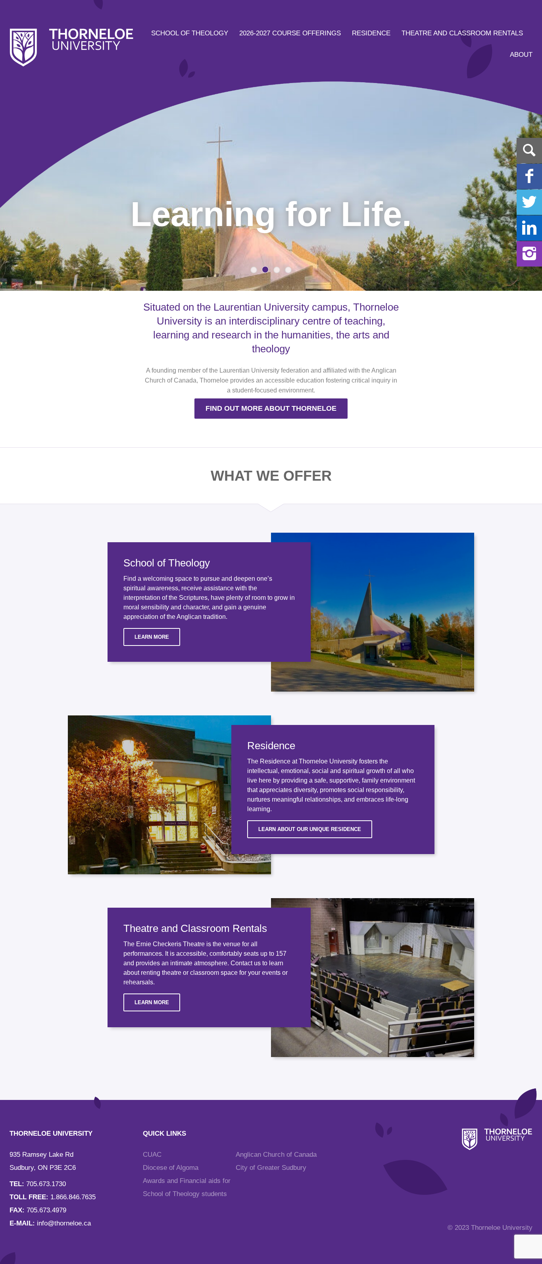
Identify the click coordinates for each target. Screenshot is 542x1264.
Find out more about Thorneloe (271, 408)
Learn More (152, 637)
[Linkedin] (529, 228)
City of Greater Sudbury (271, 1167)
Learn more (152, 1002)
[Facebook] (529, 176)
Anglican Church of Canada (276, 1154)
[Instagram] (529, 254)
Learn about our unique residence (309, 829)
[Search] (529, 150)
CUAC (152, 1154)
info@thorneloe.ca (64, 1223)
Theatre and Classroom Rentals (462, 33)
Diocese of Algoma (170, 1167)
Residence (371, 33)
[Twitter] (529, 202)
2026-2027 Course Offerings (290, 33)
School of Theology (189, 33)
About (521, 54)
